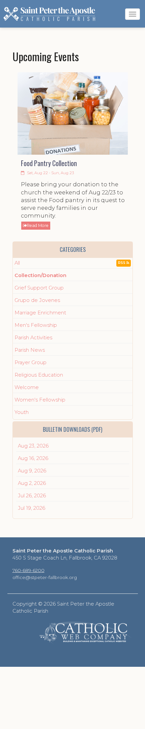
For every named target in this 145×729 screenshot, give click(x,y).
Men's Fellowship (35, 325)
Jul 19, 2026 (31, 508)
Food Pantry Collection (49, 163)
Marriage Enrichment (40, 313)
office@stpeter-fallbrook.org (44, 577)
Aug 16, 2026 (33, 458)
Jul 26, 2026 (32, 496)
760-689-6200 (28, 570)
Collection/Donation (40, 275)
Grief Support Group (39, 288)
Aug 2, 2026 (32, 483)
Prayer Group (30, 362)
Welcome (26, 387)
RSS (122, 263)
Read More (38, 225)
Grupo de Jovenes (37, 300)
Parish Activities (33, 338)
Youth (21, 412)
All (17, 263)
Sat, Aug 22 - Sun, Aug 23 (50, 172)
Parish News (29, 350)
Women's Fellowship (39, 400)
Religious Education (38, 375)
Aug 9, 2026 (32, 471)
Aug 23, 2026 (33, 446)
